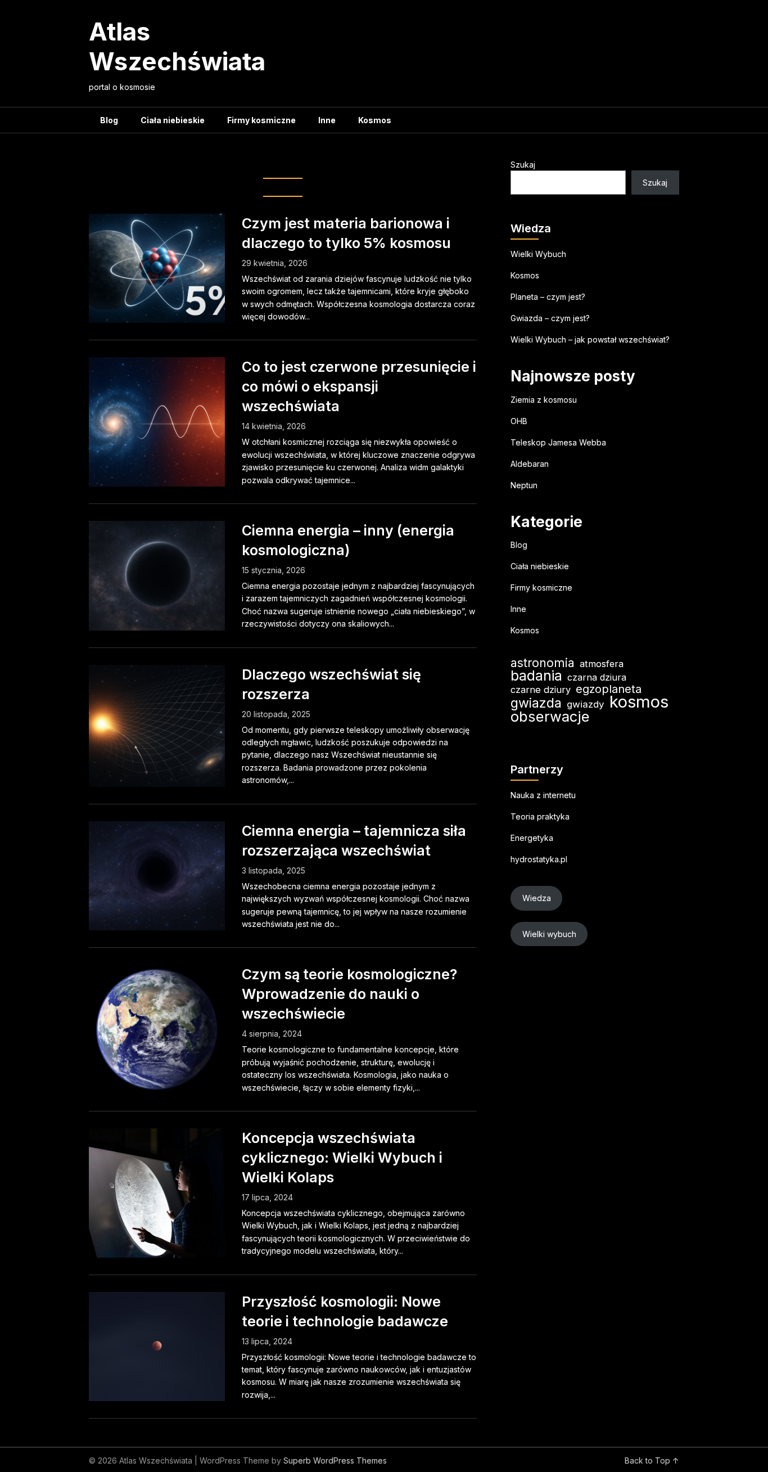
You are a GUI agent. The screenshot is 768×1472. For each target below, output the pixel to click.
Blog (109, 120)
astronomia (543, 663)
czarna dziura (596, 677)
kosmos (638, 702)
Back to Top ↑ (652, 1460)
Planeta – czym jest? (548, 296)
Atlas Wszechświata (177, 46)
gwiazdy (585, 704)
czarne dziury (541, 689)
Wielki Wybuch (538, 254)
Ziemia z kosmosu (544, 399)
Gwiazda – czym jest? (550, 318)
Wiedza (536, 898)
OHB (519, 421)
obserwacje (550, 716)
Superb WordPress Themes (335, 1460)
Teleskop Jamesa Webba (558, 442)
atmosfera (602, 663)
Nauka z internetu (543, 795)
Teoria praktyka (540, 816)
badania (536, 676)
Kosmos (374, 120)
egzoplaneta (608, 689)
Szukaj (523, 164)
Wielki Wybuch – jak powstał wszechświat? (590, 339)
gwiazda (536, 703)
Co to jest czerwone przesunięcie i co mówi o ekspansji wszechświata (359, 386)
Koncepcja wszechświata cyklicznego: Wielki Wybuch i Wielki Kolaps (342, 1157)
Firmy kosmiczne (261, 120)
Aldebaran (530, 464)
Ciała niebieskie (173, 120)
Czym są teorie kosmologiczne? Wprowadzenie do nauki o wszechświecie (349, 994)
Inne (327, 120)
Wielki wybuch (549, 934)
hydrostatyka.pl (539, 859)
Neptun (524, 485)
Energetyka (532, 838)
